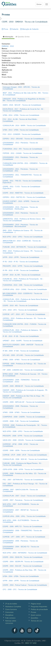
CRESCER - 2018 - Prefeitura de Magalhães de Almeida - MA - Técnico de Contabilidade (24, 100)
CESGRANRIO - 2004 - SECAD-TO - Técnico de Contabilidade (21, 547)
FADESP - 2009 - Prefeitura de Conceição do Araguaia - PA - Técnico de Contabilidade (25, 391)
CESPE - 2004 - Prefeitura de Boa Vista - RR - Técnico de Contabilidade (24, 571)
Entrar (39, 4)
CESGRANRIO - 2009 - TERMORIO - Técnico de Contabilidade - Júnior (21, 380)
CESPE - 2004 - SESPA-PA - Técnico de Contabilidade (23, 562)
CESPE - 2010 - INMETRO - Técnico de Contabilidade (23, 193)
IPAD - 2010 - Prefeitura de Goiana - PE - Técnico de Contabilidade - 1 (22, 252)
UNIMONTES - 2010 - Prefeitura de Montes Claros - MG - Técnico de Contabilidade (24, 220)
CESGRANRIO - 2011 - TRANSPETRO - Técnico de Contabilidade (22, 176)
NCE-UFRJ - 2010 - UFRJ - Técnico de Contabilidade (23, 237)
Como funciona (11, 609)
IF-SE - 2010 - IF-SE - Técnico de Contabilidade (21, 336)
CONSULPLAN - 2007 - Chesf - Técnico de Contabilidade (24, 496)
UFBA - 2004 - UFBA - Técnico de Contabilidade (21, 576)
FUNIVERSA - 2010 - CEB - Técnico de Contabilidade (23, 285)
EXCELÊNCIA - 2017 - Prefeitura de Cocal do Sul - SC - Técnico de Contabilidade (23, 110)
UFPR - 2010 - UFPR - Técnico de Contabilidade (21, 257)
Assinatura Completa (13, 606)
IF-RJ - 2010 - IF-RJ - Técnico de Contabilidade (21, 262)
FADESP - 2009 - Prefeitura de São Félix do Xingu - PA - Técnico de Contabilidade (24, 397)
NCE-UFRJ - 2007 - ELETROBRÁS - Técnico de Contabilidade (21, 505)
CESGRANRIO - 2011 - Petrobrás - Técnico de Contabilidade (20, 158)
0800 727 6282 (31, 643)
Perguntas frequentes (39, 606)
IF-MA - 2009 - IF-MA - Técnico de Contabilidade (21, 351)
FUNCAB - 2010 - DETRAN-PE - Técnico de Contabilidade (24, 247)
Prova (6, 29)
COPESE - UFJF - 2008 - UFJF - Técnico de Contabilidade (25, 455)
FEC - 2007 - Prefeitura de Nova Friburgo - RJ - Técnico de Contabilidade (25, 484)
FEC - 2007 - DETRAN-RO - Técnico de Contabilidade (23, 480)
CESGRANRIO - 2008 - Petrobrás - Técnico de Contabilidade (20, 407)
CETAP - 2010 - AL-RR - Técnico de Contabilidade (21, 275)
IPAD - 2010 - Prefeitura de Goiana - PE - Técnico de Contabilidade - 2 (22, 231)
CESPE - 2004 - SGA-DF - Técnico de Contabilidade (22, 566)
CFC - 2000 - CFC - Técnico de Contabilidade (20, 589)
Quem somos (36, 615)
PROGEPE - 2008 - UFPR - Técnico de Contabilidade (23, 436)
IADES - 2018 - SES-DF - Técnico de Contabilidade (22, 105)
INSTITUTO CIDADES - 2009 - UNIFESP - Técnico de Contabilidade (23, 345)
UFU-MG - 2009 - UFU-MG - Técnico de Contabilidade (23, 355)
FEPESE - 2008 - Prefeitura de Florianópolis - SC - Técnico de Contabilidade (25, 426)
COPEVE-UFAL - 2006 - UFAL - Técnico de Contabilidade (24, 516)
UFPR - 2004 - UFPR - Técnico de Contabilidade (21, 581)
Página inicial (36, 604)
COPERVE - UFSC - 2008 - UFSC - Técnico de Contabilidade (20, 445)
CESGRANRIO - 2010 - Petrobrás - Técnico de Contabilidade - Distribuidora (20, 208)
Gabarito (15, 29)
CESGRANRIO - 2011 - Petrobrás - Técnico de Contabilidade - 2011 (20, 170)
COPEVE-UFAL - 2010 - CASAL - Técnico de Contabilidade (25, 289)
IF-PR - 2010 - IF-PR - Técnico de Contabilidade (21, 270)
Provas (33, 612)
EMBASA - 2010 (8, 46)
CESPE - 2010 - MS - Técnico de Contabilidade (20, 305)
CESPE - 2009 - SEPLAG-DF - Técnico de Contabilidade (24, 402)
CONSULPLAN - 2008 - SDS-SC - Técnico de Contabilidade (25, 459)
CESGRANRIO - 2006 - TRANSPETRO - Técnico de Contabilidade (22, 531)
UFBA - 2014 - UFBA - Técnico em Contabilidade (21, 115)
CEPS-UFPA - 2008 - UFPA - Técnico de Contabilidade (23, 469)
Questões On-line (23, 37)
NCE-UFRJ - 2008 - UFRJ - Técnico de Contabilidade (23, 431)
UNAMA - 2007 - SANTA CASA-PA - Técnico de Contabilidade (20, 490)
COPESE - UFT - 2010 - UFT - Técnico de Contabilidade (24, 314)
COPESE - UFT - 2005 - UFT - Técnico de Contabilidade (24, 537)
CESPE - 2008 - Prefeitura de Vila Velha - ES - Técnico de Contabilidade (24, 474)
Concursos (9, 612)
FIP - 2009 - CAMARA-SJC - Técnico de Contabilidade (23, 370)
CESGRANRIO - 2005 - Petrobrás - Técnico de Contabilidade (20, 542)
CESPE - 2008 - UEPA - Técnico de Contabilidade (21, 450)
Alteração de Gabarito (30, 29)
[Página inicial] (9, 4)
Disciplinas (9, 615)
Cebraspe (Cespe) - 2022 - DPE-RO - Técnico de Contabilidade (21, 88)
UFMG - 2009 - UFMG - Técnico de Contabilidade (21, 360)
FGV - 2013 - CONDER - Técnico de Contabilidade (22, 134)
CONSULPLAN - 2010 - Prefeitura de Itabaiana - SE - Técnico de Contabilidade (23, 331)
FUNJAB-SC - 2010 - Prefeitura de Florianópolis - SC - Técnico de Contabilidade (23, 280)
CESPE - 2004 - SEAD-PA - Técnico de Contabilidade (23, 557)
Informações (8, 37)
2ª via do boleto (11, 604)
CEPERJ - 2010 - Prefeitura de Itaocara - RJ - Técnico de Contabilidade (24, 319)
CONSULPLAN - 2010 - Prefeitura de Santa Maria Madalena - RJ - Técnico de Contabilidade (25, 300)
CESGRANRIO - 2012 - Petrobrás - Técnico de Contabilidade (20, 143)
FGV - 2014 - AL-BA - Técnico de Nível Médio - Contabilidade (20, 120)
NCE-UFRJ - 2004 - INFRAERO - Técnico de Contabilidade (25, 553)
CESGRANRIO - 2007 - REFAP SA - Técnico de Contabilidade (20, 511)
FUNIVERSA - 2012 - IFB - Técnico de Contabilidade (22, 149)
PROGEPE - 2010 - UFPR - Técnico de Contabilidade (23, 266)
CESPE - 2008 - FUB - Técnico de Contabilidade (21, 421)
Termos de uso (36, 621)
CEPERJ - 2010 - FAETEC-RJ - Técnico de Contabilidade (24, 197)
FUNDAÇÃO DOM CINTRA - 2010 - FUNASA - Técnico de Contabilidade (24, 325)
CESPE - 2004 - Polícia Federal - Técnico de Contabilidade (25, 585)
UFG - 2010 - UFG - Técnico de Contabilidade (20, 310)
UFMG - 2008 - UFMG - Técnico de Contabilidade (21, 412)
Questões (34, 618)
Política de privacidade (39, 609)
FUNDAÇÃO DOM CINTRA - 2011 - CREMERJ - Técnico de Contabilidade (25, 164)
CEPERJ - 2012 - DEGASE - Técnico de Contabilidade (23, 139)
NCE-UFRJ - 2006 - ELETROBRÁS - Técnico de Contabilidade (21, 521)
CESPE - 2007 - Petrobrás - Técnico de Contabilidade (23, 500)
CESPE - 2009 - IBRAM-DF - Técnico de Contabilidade (23, 386)
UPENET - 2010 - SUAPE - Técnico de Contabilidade (22, 341)
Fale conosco (10, 618)
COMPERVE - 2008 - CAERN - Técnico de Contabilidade (24, 417)
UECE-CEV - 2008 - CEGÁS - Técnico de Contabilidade (23, 440)
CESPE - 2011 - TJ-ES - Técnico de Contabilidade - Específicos (22, 187)
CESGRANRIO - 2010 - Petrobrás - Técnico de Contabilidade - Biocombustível (20, 225)
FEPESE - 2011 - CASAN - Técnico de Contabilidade (22, 153)
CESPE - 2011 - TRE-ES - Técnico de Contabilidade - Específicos (23, 181)
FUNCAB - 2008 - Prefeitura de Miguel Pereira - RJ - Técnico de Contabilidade (22, 464)
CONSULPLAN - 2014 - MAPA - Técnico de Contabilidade (24, 125)
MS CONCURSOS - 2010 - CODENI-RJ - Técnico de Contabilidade (22, 294)
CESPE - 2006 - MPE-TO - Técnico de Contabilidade (22, 526)
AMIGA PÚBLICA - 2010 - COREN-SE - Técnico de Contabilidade (22, 241)
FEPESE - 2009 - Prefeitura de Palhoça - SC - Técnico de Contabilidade (24, 364)
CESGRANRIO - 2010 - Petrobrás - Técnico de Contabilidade (20, 214)
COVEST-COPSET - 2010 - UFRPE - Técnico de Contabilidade (21, 202)
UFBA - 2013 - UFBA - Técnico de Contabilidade (21, 130)
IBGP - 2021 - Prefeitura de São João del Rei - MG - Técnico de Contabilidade (25, 94)
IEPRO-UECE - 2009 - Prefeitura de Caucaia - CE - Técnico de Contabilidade (25, 375)
